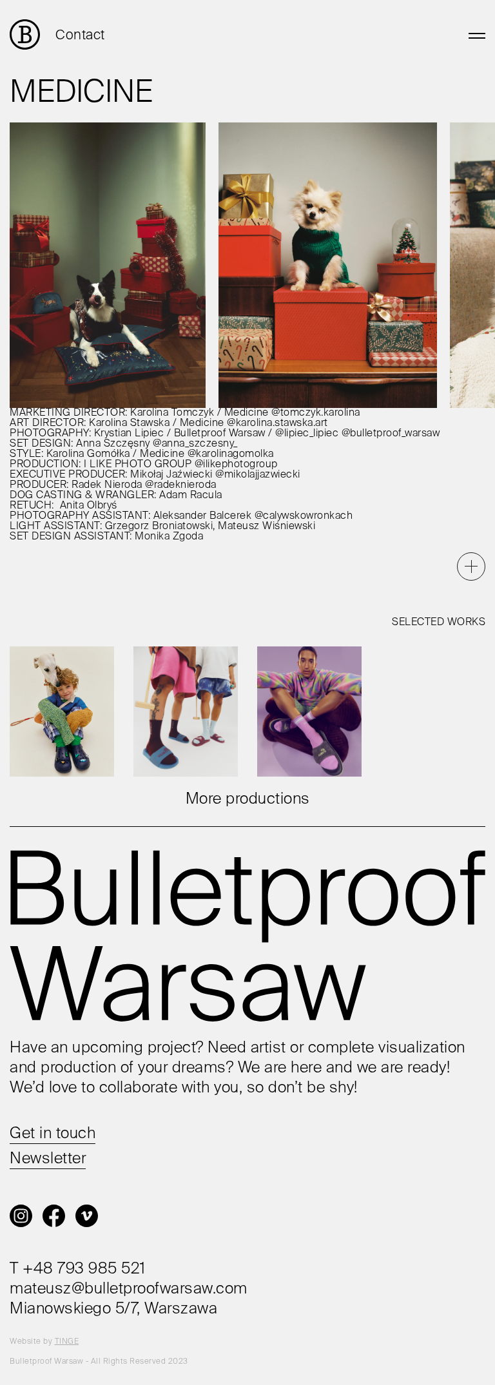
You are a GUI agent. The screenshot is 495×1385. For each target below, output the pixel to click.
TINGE (67, 1342)
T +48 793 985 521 (78, 1269)
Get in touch (52, 1133)
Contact (80, 36)
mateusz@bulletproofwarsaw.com (129, 1289)
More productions (248, 799)
